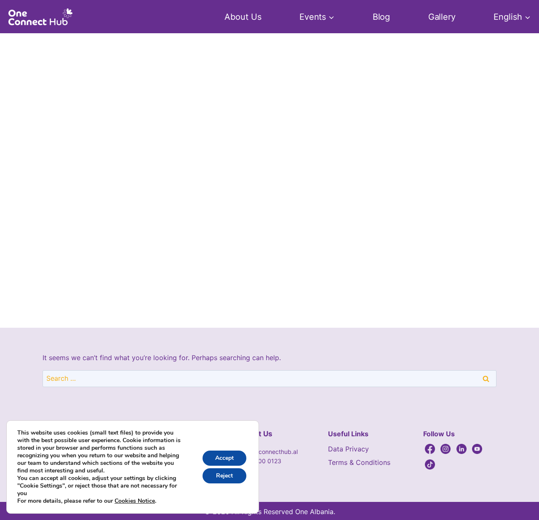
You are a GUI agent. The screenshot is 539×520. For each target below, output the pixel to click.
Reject (224, 476)
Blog (381, 17)
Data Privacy (348, 449)
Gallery (442, 17)
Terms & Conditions (359, 462)
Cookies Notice (135, 501)
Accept (224, 458)
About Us (242, 17)
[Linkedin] (461, 449)
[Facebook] (430, 449)
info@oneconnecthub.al (265, 451)
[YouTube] (477, 449)
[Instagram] (445, 449)
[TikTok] (430, 464)
